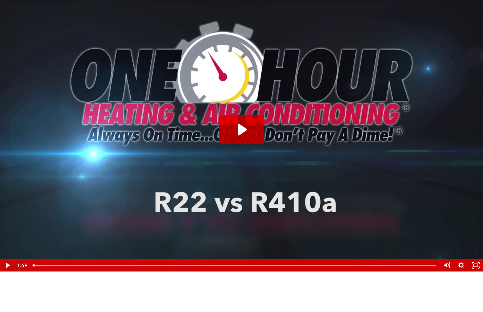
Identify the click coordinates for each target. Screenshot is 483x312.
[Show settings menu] (461, 265)
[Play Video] (7, 265)
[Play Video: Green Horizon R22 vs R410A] (241, 129)
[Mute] (446, 265)
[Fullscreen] (475, 265)
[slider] (235, 265)
